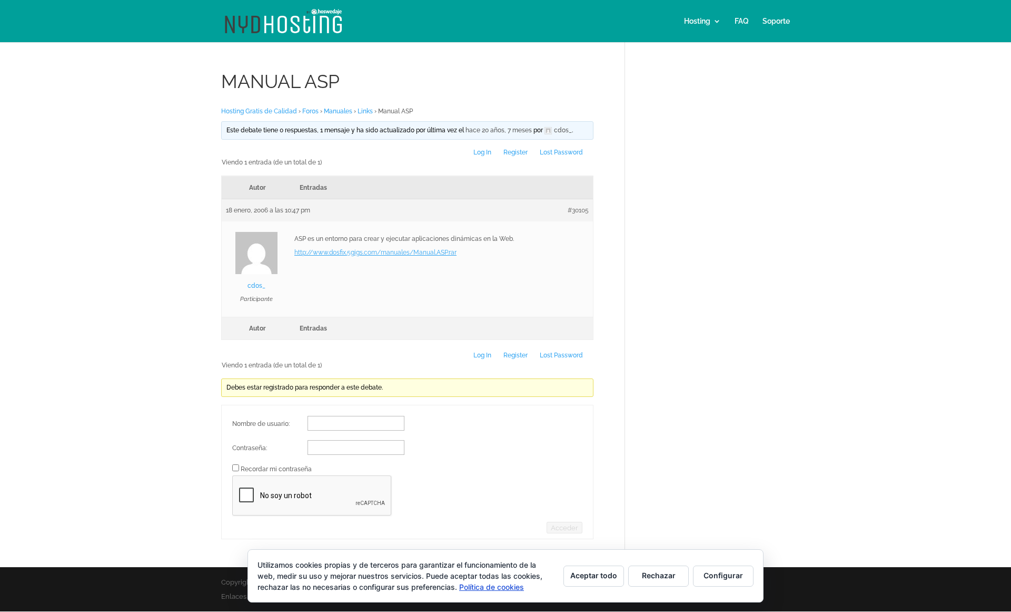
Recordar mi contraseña (276, 469)
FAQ (742, 21)
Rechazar (659, 575)
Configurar (723, 575)
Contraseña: (249, 448)
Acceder (564, 527)
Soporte (776, 21)
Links (365, 111)
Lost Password (561, 152)
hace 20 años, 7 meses (498, 130)
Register (515, 152)
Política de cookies (491, 586)
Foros (310, 111)
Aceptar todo (593, 575)
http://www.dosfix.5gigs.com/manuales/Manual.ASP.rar (375, 252)
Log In (482, 152)
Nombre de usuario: (261, 424)
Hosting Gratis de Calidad (259, 111)
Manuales (338, 111)
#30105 (578, 210)
